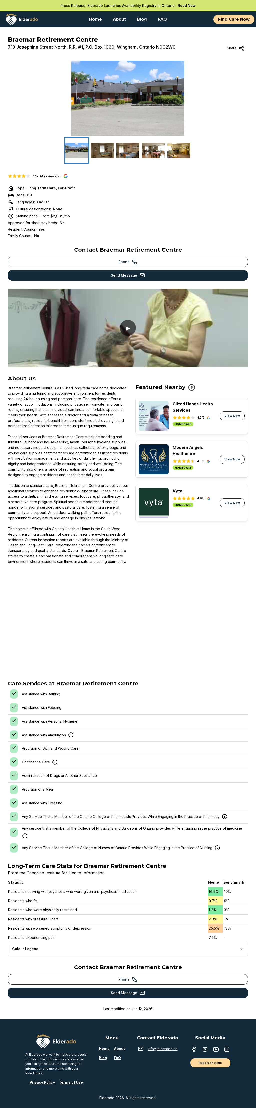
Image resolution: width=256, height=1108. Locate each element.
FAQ (117, 1058)
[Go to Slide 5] (179, 150)
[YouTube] (216, 1050)
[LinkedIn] (227, 1050)
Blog (103, 1058)
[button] (128, 98)
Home (104, 1048)
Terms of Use (71, 1082)
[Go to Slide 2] (102, 150)
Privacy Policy (42, 1082)
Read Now (187, 5)
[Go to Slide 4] (153, 150)
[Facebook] (194, 1050)
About (119, 1048)
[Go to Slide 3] (128, 150)
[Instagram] (205, 1050)
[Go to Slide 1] (77, 150)
